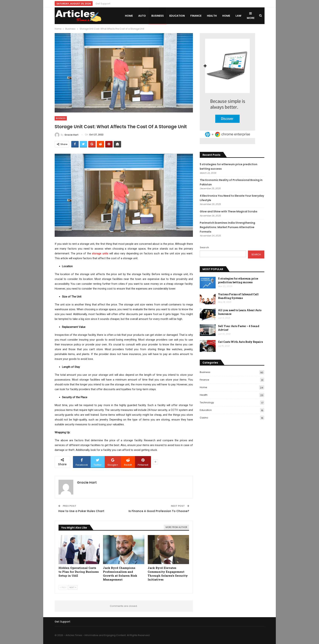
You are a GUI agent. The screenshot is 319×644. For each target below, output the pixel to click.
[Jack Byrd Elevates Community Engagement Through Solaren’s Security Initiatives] (168, 549)
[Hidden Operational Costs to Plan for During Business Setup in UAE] (79, 549)
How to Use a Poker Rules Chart (81, 511)
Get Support (102, 3)
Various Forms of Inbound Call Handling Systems (238, 296)
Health (212, 16)
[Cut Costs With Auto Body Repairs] (208, 346)
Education (177, 16)
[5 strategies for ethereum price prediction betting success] (208, 283)
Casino (204, 417)
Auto (142, 16)
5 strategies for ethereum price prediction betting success (238, 280)
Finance (195, 16)
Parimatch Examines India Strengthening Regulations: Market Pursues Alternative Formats (227, 227)
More (250, 18)
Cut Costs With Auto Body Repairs (240, 342)
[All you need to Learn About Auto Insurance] (208, 314)
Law (238, 16)
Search (204, 247)
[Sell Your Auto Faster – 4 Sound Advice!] (208, 330)
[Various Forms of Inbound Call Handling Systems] (208, 298)
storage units (100, 253)
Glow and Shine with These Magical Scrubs (228, 211)
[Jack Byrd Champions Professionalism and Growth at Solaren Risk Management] (123, 549)
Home (129, 16)
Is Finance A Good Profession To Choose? (158, 511)
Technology (207, 402)
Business (157, 16)
